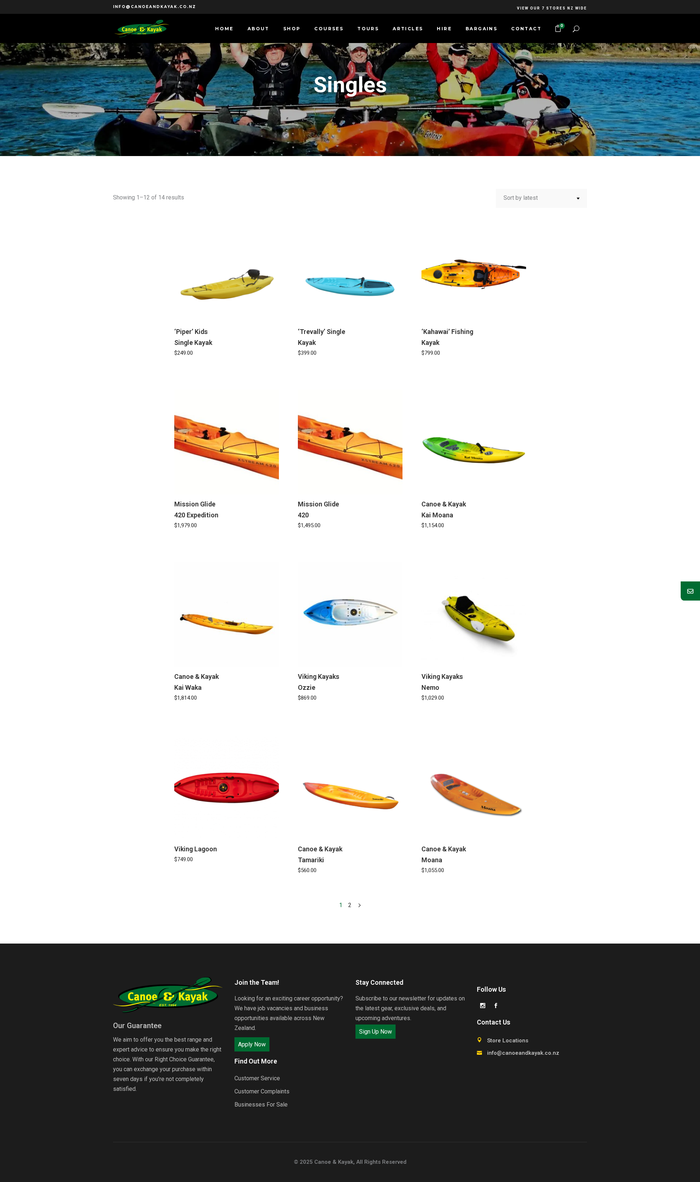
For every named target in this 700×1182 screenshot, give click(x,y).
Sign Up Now (375, 1031)
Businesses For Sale (261, 1104)
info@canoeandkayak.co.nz (154, 6)
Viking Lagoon (195, 849)
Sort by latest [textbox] (520, 197)
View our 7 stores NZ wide (552, 8)
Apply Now (252, 1044)
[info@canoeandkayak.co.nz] (690, 591)
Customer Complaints (261, 1091)
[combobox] (541, 198)
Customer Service (257, 1078)
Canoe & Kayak (333, 1162)
